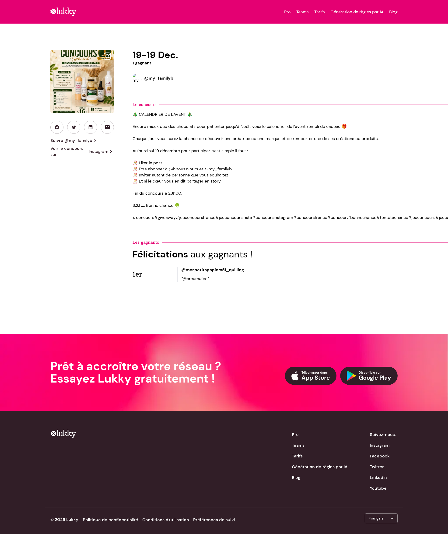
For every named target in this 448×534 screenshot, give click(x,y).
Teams (302, 12)
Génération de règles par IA (357, 12)
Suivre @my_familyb (74, 140)
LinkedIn (378, 477)
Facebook (380, 456)
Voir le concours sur (82, 151)
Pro (287, 12)
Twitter (377, 467)
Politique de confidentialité (110, 520)
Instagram (379, 445)
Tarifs (319, 12)
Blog (393, 12)
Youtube (378, 488)
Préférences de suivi (214, 520)
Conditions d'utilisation (165, 520)
